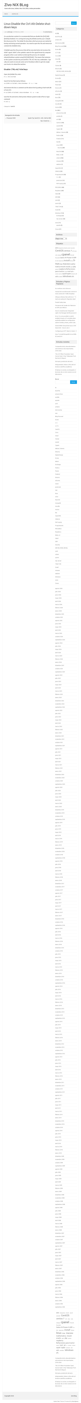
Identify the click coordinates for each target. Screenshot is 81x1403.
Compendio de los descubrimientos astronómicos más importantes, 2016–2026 (65, 348)
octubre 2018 (59, 854)
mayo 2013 (58, 1028)
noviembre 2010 (59, 1124)
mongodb (58, 100)
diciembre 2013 (59, 1008)
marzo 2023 (58, 691)
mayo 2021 (58, 758)
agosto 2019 (58, 822)
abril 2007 (58, 1259)
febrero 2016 (59, 941)
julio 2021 (58, 752)
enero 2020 (58, 806)
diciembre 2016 (59, 918)
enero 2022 (58, 732)
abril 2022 (58, 723)
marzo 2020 (58, 803)
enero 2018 (58, 880)
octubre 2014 (59, 979)
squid (64, 274)
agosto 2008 (58, 1207)
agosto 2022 (58, 710)
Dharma (57, 68)
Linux (57, 145)
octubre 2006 (59, 1278)
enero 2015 (58, 973)
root (69, 271)
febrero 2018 (59, 877)
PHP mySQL (59, 183)
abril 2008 (58, 1220)
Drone (57, 78)
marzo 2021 (58, 764)
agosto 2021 (58, 748)
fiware (57, 84)
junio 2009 (58, 1175)
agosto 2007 (58, 1246)
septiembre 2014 (60, 983)
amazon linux (60, 113)
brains (57, 49)
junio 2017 (58, 899)
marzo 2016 (58, 938)
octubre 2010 (59, 1127)
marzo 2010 (58, 1146)
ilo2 (57, 260)
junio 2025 (58, 623)
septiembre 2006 (60, 1281)
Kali (57, 142)
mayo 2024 (58, 649)
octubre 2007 (59, 1239)
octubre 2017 (59, 890)
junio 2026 (58, 595)
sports (57, 203)
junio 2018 (58, 867)
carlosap (9, 32)
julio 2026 (58, 591)
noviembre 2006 (59, 1275)
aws (57, 61)
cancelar (73, 248)
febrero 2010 (59, 1149)
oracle (68, 267)
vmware (58, 161)
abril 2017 (58, 906)
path (72, 266)
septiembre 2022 (60, 707)
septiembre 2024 (60, 639)
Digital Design (59, 75)
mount (63, 267)
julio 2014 (58, 989)
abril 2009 (58, 1182)
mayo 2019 (58, 832)
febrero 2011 (59, 1114)
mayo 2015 (58, 960)
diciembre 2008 (59, 1194)
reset (65, 271)
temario (73, 273)
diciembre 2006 (59, 1271)
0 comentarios (47, 32)
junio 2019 (58, 829)
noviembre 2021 (59, 739)
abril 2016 (58, 935)
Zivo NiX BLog (16, 5)
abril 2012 (58, 1069)
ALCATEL (57, 36)
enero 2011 (58, 1117)
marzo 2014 (58, 999)
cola (56, 255)
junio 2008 (58, 1214)
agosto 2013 (58, 1021)
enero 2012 (58, 1079)
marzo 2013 (58, 1034)
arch (57, 119)
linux (56, 97)
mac (61, 264)
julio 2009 (58, 1172)
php (74, 267)
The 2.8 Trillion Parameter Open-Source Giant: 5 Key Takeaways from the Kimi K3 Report (65, 356)
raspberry (62, 269)
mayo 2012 (58, 1066)
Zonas (57, 229)
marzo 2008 (58, 1223)
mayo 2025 (58, 627)
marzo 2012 (58, 1072)
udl (76, 273)
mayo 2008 (58, 1217)
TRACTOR (58, 206)
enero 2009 (58, 1191)
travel (56, 209)
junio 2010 (58, 1137)
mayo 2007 (58, 1255)
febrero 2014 (59, 1002)
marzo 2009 (58, 1185)
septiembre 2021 (60, 745)
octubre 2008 (59, 1201)
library (71, 260)
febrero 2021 (59, 768)
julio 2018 (58, 864)
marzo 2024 (58, 655)
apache (58, 225)
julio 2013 (58, 1024)
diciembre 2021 (59, 736)
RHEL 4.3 (58, 154)
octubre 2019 (59, 816)
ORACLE (57, 171)
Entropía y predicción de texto (64, 361)
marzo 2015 (58, 967)
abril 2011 (58, 1108)
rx (73, 271)
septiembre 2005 (60, 1307)
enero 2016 (58, 944)
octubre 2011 (59, 1089)
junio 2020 (58, 793)
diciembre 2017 (59, 883)
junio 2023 (58, 681)
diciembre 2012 (59, 1044)
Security (60, 147)
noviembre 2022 (59, 704)
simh (56, 200)
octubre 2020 (59, 781)
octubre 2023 (59, 668)
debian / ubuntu (60, 132)
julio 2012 (58, 1060)
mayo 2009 (58, 1178)
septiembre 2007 (60, 1243)
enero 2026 (58, 611)
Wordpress (75, 1401)
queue (56, 269)
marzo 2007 (58, 1262)
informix (57, 91)
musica (57, 107)
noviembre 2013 (59, 1012)
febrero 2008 (59, 1227)
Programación (59, 174)
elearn (57, 81)
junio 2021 (58, 755)
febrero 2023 (59, 694)
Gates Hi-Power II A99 (68, 257)
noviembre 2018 (59, 851)
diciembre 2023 (59, 665)
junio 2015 (58, 957)
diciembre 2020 (59, 774)
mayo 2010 (58, 1140)
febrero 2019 (59, 842)
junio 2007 (58, 1252)
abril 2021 (58, 761)
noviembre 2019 (59, 813)
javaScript (59, 180)
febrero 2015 (59, 970)
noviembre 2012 (59, 1047)
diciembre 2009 (59, 1156)
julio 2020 (58, 790)
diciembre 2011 (59, 1082)
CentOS (12, 106)
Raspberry (58, 190)
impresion (61, 260)
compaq (59, 255)
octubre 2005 (59, 1303)
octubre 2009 (59, 1162)
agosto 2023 (58, 675)
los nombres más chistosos (63, 288)
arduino (57, 39)
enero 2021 (58, 771)
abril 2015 (58, 963)
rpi (72, 271)
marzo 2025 (58, 633)
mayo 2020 (58, 797)
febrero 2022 (59, 729)
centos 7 (68, 251)
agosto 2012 (58, 1056)
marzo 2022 (58, 726)
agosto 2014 (58, 986)
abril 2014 (58, 996)
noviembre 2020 (59, 777)
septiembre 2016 (60, 925)
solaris (58, 158)
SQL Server (59, 218)
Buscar (57, 379)
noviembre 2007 (59, 1236)
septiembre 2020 (60, 784)
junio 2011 (58, 1101)
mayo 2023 (58, 684)
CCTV (56, 52)
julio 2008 (58, 1210)
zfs (73, 276)
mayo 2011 (58, 1105)
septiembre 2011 (60, 1092)
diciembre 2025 (59, 614)
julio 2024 (58, 646)
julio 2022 (58, 713)
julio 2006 (58, 1287)
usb (56, 276)
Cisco (56, 55)
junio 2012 (58, 1063)
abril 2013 (58, 1031)
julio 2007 (58, 1249)
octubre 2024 (59, 636)
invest (57, 94)
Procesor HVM (10, 118)
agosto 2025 (58, 620)
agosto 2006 (58, 1284)
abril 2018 (58, 870)
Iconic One (57, 1401)
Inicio (6, 14)
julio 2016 (58, 931)
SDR (56, 197)
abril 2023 (58, 688)
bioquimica (61, 248)
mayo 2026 (58, 598)
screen (57, 273)
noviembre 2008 (59, 1198)
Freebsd (58, 138)
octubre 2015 (59, 951)
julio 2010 (58, 1133)
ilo (55, 260)
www (56, 222)
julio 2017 (58, 896)
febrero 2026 (59, 607)
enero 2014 (58, 1005)
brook (65, 248)
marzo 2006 (58, 1294)
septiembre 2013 (60, 1018)
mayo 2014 (58, 992)
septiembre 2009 (60, 1165)
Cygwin (58, 129)
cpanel (58, 125)
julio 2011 (58, 1098)
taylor (69, 274)
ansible (58, 116)
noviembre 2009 (59, 1159)
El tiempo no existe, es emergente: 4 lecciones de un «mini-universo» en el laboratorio (65, 372)
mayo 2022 (58, 720)
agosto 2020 (58, 787)
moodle (57, 104)
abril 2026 (58, 601)
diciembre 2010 (59, 1121)
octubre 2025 (59, 617)
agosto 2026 (58, 588)
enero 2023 (58, 697)
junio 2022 (58, 716)
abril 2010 (58, 1143)
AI (55, 33)
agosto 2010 (58, 1130)
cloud (56, 59)
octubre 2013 (59, 1015)
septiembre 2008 (60, 1204)
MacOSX (58, 151)
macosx (66, 264)
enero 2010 (58, 1153)
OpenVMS (58, 168)
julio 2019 (58, 825)
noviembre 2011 (59, 1085)
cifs (73, 251)
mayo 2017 (58, 902)
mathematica (61, 1336)
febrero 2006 (59, 1297)
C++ (57, 177)
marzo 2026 (58, 604)
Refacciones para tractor (65, 1343)
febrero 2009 (59, 1188)
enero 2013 (58, 1040)
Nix (56, 110)
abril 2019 (58, 835)
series (60, 273)
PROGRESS (58, 187)
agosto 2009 (58, 1169)
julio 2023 (58, 678)
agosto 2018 (58, 861)
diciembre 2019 (59, 809)
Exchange (59, 215)
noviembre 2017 (59, 886)
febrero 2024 (59, 659)
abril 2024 (58, 652)
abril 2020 (58, 800)
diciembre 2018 (59, 848)
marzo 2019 (58, 838)
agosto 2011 (58, 1095)
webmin (58, 164)
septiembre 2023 (60, 671)
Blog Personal (59, 46)
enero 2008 (58, 1230)
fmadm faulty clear (60, 302)
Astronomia (58, 43)
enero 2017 (58, 915)
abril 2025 (58, 630)
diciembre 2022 (59, 700)
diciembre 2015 (59, 947)
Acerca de (15, 14)
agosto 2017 (58, 893)
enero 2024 (58, 662)
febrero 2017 (59, 912)
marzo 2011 (58, 1111)
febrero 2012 (59, 1076)
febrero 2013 (59, 1037)
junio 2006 (58, 1291)
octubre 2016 (59, 922)
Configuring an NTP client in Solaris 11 (66, 331)
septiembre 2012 (60, 1053)
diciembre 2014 (59, 976)
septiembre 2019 (60, 819)
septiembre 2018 (60, 858)
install (67, 260)
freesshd (57, 257)
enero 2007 (58, 1268)
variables (60, 276)
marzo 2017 (58, 909)
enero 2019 (58, 845)
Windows (58, 213)
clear (75, 251)
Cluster (57, 65)
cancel (68, 248)
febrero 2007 (59, 1265)
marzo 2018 (58, 874)
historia (57, 88)
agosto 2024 (58, 643)
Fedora (58, 135)
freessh (72, 255)
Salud (56, 193)
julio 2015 (58, 954)
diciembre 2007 (59, 1233)
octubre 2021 (59, 742)
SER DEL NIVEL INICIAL (62, 71)
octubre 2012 (59, 1050)
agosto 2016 (58, 928)
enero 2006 (58, 1300)
